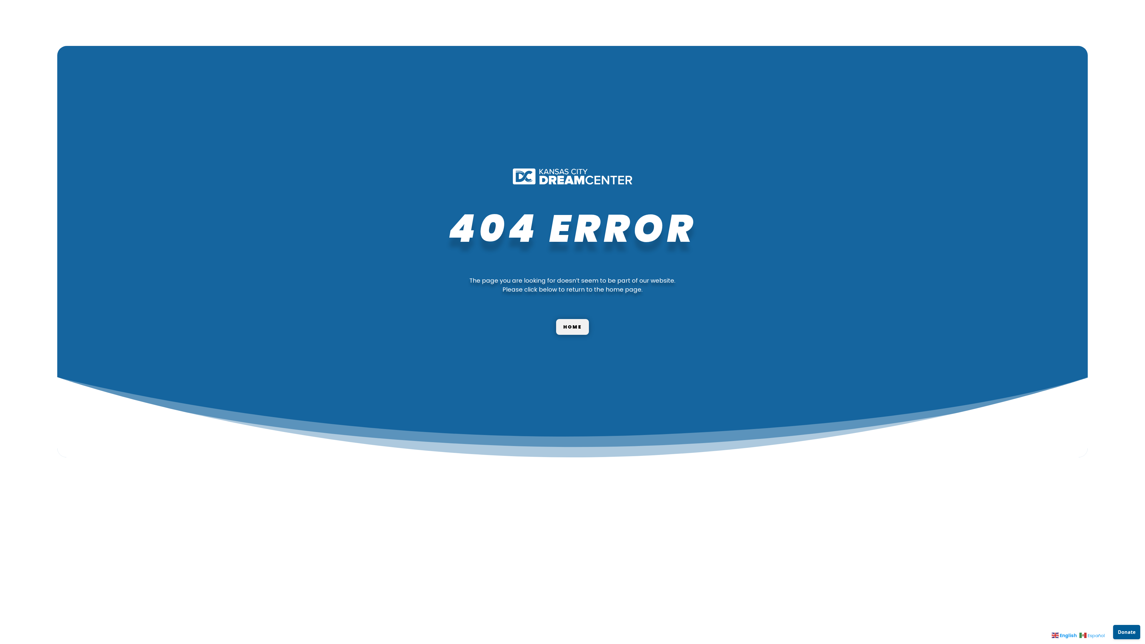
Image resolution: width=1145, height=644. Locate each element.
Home (572, 326)
